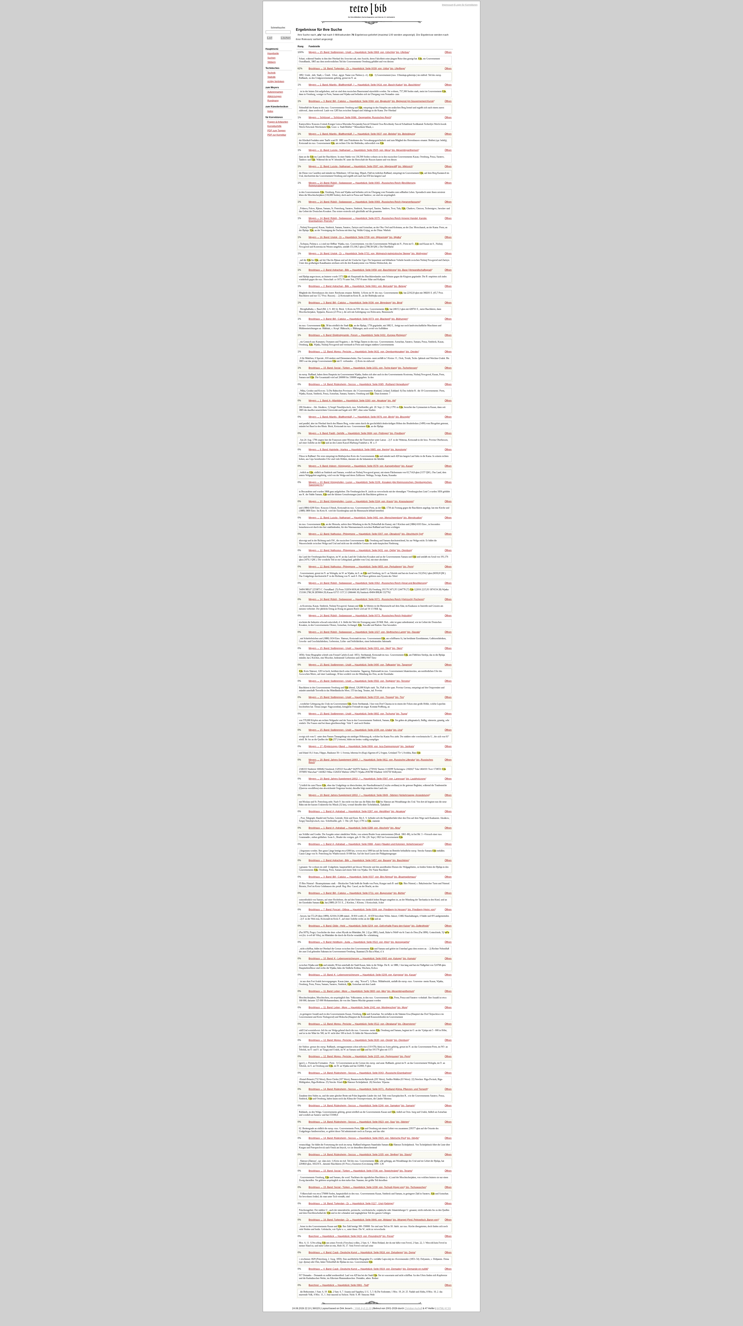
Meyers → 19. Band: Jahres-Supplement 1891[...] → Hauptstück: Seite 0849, (369, 795)
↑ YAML (357, 1308)
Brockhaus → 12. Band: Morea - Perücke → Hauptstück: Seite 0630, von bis (359, 1040)
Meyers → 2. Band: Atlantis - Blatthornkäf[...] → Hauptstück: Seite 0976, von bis (359, 416)
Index (270, 111)
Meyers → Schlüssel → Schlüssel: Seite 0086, (350, 117)
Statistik (271, 77)
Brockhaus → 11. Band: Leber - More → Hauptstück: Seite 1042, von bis (358, 1007)
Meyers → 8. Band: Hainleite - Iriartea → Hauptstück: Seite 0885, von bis (357, 449)
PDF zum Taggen (276, 130)
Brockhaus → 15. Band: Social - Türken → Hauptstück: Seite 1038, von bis (367, 1187)
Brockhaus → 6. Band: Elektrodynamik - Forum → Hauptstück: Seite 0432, (357, 335)
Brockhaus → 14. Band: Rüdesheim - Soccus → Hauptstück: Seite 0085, (359, 384)
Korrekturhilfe (274, 126)
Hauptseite (273, 53)
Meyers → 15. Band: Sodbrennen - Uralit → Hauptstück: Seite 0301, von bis (355, 648)
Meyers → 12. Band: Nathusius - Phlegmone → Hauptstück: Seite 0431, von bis (360, 550)
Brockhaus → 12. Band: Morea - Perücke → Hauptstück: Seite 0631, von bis (364, 351)
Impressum (448, 4)
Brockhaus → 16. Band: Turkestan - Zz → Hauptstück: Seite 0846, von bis (374, 1219)
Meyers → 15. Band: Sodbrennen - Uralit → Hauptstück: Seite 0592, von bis (359, 681)
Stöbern (271, 62)
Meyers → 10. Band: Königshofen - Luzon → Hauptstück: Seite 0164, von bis (361, 501)
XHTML (440, 1308)
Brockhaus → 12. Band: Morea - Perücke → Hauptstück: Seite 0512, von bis (362, 1024)
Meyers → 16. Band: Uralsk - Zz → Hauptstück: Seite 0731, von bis (368, 253)
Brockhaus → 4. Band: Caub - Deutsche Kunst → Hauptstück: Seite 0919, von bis (368, 1269)
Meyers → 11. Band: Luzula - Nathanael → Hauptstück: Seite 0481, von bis (365, 517)
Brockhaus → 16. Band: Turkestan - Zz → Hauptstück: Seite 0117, (351, 1203)
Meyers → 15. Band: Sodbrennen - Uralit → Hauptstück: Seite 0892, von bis (358, 713)
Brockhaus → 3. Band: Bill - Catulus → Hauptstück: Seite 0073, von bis (358, 319)
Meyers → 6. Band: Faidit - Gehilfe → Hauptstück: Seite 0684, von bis (357, 433)
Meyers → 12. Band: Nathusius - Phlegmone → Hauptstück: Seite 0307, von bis (366, 534)
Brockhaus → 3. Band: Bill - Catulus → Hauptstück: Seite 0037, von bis (362, 876)
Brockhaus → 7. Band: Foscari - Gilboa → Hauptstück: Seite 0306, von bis (372, 909)
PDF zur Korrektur (276, 135)
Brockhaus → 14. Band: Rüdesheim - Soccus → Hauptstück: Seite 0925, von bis (364, 1138)
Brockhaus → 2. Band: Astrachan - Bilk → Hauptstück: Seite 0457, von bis (359, 860)
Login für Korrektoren (466, 4)
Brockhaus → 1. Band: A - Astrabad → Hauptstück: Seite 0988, (366, 844)
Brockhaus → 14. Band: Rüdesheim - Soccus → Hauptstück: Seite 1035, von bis (360, 1154)
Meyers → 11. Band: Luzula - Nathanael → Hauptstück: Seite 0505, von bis (364, 150)
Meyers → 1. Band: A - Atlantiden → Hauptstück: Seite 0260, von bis (352, 400)
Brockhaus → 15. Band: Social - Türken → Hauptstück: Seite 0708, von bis (360, 1170)
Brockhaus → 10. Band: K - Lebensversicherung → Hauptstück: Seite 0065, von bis (362, 958)
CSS (448, 1308)
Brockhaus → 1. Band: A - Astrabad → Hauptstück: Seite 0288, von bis (354, 828)
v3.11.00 (367, 1308)
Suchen (271, 58)
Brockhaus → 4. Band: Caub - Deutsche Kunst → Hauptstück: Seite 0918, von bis (362, 1252)
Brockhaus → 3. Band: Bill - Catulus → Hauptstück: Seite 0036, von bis (355, 302)
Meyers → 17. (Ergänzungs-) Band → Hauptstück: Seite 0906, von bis (361, 746)
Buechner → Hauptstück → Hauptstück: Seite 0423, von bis (351, 1236)
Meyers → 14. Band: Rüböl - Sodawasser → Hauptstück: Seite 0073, (360, 615)
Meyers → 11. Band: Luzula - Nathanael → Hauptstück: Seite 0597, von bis (361, 166)
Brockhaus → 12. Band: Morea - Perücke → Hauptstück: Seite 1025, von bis (359, 1056)
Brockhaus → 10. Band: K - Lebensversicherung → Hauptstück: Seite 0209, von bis (362, 974)
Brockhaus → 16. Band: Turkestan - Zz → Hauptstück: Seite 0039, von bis (357, 68)
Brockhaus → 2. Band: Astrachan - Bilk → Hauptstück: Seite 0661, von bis (357, 286)
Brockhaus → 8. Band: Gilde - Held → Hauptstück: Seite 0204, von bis (369, 925)
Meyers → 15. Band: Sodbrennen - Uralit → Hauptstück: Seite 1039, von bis (355, 730)
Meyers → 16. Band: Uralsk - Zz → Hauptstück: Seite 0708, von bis (355, 237)
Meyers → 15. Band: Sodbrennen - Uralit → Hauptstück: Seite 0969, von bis (359, 52)
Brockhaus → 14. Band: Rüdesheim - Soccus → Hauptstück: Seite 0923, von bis (359, 1121)
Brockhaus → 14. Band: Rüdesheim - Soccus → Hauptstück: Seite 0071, (368, 1089)
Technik (271, 72)
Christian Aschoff (413, 1308)
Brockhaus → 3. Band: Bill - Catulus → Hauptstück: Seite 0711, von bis (357, 893)
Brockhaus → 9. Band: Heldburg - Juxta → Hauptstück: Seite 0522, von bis (359, 942)
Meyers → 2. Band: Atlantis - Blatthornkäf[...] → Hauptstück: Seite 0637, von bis (362, 134)
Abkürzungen (274, 96)
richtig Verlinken (275, 81)
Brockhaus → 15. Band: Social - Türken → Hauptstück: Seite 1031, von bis (363, 368)
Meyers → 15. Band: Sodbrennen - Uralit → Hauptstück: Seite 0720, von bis (356, 697)
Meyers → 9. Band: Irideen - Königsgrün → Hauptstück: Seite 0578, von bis (361, 466)
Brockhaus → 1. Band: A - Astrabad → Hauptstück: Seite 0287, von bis (357, 811)
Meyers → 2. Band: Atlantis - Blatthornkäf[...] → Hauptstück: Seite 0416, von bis (364, 84)
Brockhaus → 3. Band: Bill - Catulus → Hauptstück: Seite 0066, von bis (371, 101)
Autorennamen (275, 92)
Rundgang (273, 100)
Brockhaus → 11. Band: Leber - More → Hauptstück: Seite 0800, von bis (361, 991)
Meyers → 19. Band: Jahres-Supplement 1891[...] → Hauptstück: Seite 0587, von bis (367, 778)
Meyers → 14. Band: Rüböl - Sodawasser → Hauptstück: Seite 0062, (368, 583)
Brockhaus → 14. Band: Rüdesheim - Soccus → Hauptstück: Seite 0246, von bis (362, 1105)
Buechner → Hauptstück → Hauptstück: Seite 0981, (338, 1285)
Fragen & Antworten (277, 122)
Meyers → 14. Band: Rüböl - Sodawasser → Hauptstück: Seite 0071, (366, 599)
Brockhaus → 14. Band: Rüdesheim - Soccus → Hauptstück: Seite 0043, (360, 1073)
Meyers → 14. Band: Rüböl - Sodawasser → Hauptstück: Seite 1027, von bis (364, 632)
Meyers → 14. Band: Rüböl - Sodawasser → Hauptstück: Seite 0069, (364, 201)
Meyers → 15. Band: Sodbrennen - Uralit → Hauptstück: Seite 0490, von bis (360, 664)
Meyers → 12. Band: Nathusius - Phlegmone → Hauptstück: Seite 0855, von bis (361, 566)
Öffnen (448, 52)
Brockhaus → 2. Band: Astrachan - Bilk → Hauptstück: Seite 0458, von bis (370, 270)
